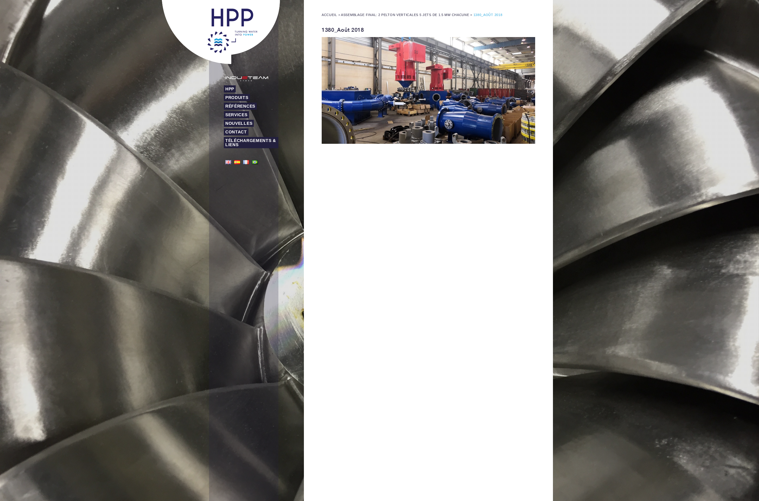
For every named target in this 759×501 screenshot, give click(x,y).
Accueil (329, 15)
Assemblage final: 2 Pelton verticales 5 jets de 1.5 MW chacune (405, 15)
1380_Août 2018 (343, 29)
